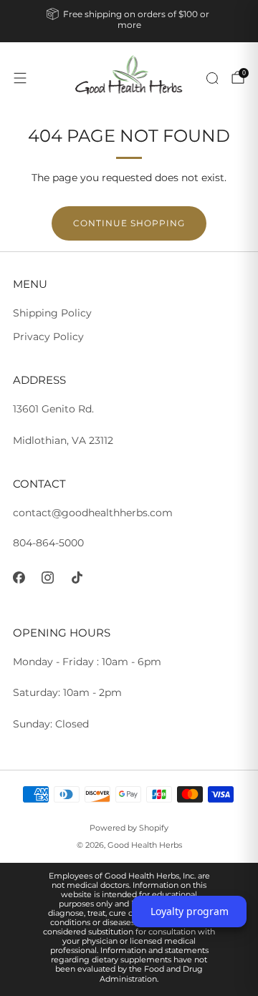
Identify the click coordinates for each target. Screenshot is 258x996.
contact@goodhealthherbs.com (93, 512)
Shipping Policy (52, 313)
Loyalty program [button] (189, 911)
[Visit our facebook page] (19, 577)
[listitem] (129, 21)
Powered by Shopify (129, 828)
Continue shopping (129, 223)
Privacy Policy (48, 336)
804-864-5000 (48, 542)
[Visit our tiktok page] (77, 577)
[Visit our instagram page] (48, 577)
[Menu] (20, 78)
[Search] (212, 78)
